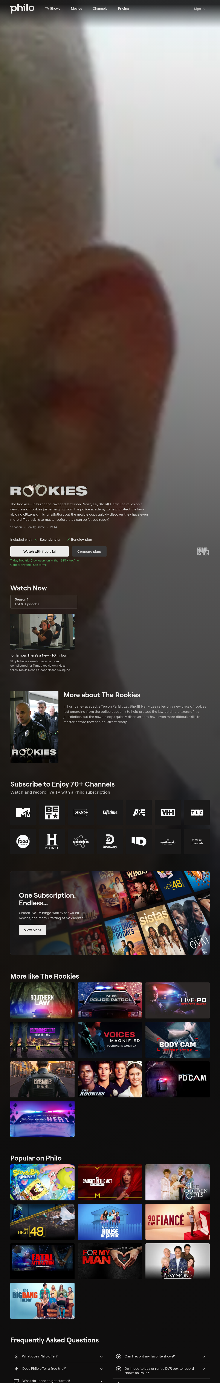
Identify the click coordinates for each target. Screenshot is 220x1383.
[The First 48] (42, 1222)
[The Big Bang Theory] (42, 1301)
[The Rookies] (110, 1079)
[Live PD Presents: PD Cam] (177, 1079)
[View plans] (110, 913)
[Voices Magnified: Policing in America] (110, 1040)
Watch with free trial (39, 551)
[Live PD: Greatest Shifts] (177, 1000)
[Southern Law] (42, 1000)
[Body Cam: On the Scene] (177, 1040)
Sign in (199, 8)
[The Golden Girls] (177, 1182)
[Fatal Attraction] (42, 1261)
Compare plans (89, 551)
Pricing (123, 8)
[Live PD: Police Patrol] (110, 1000)
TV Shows (52, 8)
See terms (40, 564)
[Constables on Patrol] (42, 1079)
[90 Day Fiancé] (177, 1222)
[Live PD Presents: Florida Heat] (42, 1119)
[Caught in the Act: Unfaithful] (110, 1182)
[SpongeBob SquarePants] (42, 1182)
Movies (76, 8)
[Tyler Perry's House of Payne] (110, 1222)
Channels (100, 8)
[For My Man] (110, 1261)
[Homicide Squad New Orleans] (42, 1040)
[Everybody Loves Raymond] (177, 1261)
